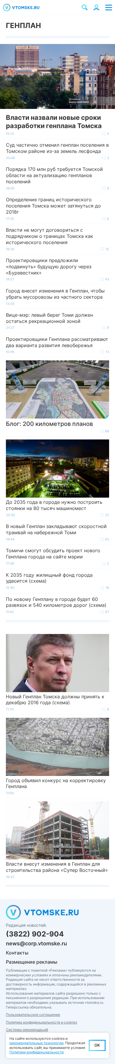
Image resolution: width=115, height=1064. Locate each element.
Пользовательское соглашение (33, 1014)
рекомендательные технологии (36, 1043)
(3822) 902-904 (35, 934)
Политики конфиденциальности (36, 1052)
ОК (97, 1045)
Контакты (17, 953)
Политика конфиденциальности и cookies (41, 1022)
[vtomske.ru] (21, 7)
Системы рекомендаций (27, 1029)
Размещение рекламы (31, 962)
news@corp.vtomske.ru (36, 943)
